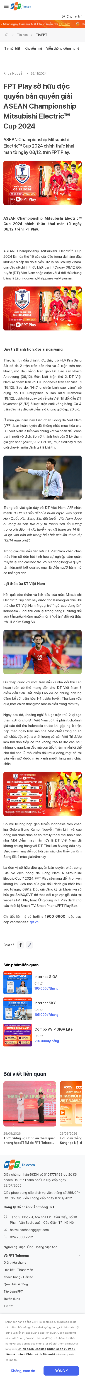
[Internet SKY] (17, 1009)
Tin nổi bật (12, 48)
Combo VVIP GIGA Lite (53, 1029)
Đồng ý (61, 1371)
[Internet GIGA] (17, 982)
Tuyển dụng (12, 1299)
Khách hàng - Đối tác (18, 1277)
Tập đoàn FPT (13, 1291)
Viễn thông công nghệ (62, 48)
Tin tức (22, 35)
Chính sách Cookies (31, 1349)
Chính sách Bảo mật (40, 1354)
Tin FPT (41, 35)
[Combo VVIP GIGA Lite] (17, 1035)
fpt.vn (34, 922)
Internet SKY (45, 1003)
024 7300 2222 (21, 1237)
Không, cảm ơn (23, 1371)
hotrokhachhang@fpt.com (29, 1230)
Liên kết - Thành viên (18, 1270)
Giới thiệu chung (15, 1262)
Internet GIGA (46, 977)
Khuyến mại (33, 48)
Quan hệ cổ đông (16, 1284)
